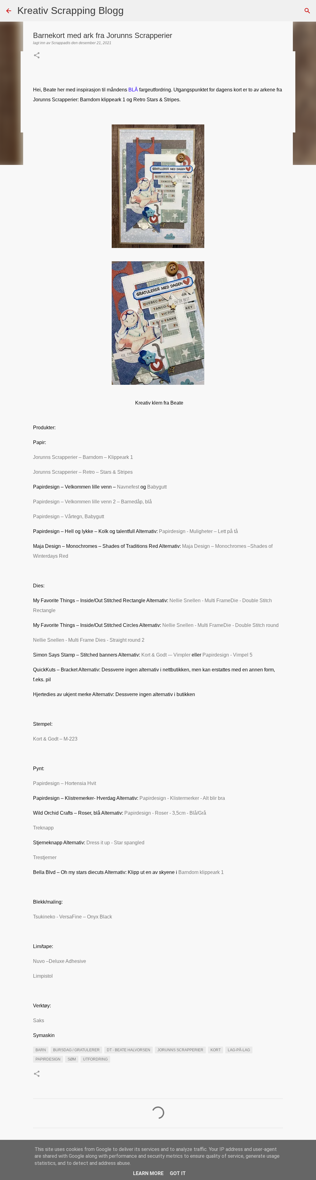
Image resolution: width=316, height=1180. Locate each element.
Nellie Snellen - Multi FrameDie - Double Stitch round (220, 625)
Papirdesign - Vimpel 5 (227, 654)
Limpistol (43, 976)
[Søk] (132, 10)
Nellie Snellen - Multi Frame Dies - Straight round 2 (88, 640)
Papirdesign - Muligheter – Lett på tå (198, 531)
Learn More (148, 1173)
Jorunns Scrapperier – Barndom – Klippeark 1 (83, 457)
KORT (215, 1050)
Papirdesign (47, 1059)
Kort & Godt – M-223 (55, 738)
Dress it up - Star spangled (115, 842)
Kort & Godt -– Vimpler (165, 654)
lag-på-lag (239, 1050)
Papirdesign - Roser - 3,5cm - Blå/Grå (165, 813)
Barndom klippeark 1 (201, 872)
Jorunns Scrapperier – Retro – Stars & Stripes (83, 472)
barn (40, 1050)
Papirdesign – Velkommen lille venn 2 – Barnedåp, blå (92, 501)
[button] (36, 56)
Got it (178, 1173)
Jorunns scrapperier (180, 1050)
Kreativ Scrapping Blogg (70, 10)
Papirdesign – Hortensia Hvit (64, 783)
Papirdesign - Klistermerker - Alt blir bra (181, 798)
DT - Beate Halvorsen (128, 1050)
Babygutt (157, 486)
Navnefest (128, 486)
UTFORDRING (95, 1059)
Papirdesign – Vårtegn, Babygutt (68, 516)
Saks (38, 1020)
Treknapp (43, 827)
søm (72, 1059)
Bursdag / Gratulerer (76, 1050)
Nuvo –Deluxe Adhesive (59, 961)
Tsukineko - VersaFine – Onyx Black (72, 916)
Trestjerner (44, 857)
